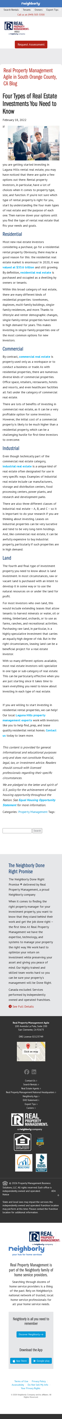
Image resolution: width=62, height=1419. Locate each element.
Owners (39, 9)
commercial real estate (34, 357)
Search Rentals (11, 9)
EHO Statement (30, 1100)
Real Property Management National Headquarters (30, 1092)
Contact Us (30, 1080)
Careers (30, 1107)
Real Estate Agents (30, 1088)
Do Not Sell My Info (38, 1384)
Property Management (33, 812)
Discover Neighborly (29, 1334)
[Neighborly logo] (31, 3)
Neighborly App (30, 1096)
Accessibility (18, 1384)
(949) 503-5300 (36, 14)
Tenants (27, 9)
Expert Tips (52, 9)
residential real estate (35, 272)
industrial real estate (17, 466)
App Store (21, 1360)
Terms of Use (21, 1381)
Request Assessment (31, 44)
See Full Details (23, 1006)
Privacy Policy (39, 1381)
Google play (43, 1360)
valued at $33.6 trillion (18, 267)
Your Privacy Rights (30, 1388)
